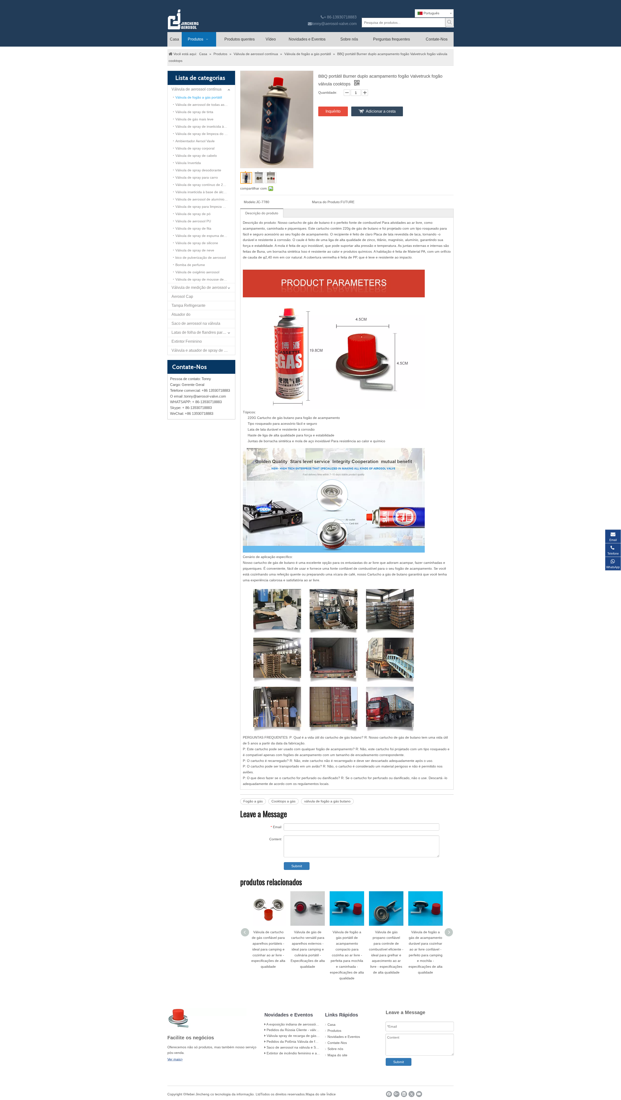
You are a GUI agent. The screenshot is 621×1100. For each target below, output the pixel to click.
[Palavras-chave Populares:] (449, 22)
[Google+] (396, 1094)
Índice (331, 1094)
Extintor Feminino (187, 341)
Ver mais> (175, 1059)
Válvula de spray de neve (194, 250)
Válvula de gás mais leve (194, 119)
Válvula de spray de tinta (194, 112)
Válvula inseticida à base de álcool (201, 192)
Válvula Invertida (188, 163)
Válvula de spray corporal (194, 148)
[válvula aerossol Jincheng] (208, 19)
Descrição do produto (261, 213)
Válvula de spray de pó (193, 214)
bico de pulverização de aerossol (200, 257)
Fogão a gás (253, 801)
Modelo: (250, 202)
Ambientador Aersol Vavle (195, 141)
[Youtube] (419, 1094)
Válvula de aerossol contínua (196, 89)
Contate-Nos (337, 1043)
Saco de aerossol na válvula (196, 323)
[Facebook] (389, 1094)
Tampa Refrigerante (188, 305)
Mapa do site (337, 1055)
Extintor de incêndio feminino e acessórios (299, 1053)
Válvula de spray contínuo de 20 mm (203, 185)
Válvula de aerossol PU (193, 221)
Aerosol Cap (182, 296)
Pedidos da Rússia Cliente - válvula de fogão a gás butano (311, 1030)
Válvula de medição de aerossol (199, 287)
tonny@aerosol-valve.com (334, 24)
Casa (331, 1024)
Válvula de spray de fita (193, 228)
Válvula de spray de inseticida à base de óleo (205, 126)
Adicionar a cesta (381, 111)
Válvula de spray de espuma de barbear (205, 236)
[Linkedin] (404, 1094)
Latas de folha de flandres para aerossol (203, 332)
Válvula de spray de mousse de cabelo (205, 279)
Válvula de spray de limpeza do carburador (205, 134)
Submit (296, 866)
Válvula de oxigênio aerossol (197, 272)
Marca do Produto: (326, 202)
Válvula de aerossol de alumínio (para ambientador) (205, 199)
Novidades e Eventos (343, 1037)
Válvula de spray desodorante (198, 170)
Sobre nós (335, 1049)
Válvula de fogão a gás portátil (198, 97)
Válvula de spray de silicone (196, 243)
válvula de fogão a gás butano (327, 801)
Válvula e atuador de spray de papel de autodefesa (203, 350)
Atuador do (181, 314)
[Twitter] (412, 1094)
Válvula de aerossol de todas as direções (205, 105)
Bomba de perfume (190, 265)
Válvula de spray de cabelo (196, 156)
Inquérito (333, 111)
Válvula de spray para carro (196, 177)
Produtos (334, 1031)
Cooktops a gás (283, 801)
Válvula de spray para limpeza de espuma (205, 206)
